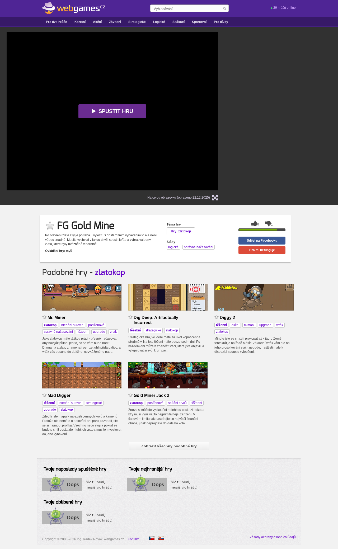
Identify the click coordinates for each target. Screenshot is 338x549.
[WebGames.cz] (73, 8)
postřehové (96, 325)
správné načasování (58, 332)
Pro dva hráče (56, 22)
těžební (83, 332)
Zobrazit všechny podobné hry (169, 446)
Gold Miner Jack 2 (151, 395)
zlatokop (110, 272)
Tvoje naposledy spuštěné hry (75, 469)
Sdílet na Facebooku (262, 240)
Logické (159, 22)
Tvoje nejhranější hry (150, 469)
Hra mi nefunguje (262, 250)
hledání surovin (72, 325)
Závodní (115, 22)
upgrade (99, 332)
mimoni (249, 325)
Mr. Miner (56, 317)
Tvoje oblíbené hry (63, 502)
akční (235, 325)
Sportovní (199, 22)
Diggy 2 (227, 317)
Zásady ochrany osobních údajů (273, 537)
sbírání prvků (177, 403)
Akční (97, 22)
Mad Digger (59, 395)
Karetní (80, 22)
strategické (153, 330)
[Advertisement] (291, 111)
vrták (113, 332)
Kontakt (133, 539)
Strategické (137, 22)
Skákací (178, 22)
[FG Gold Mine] (161, 538)
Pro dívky (221, 22)
